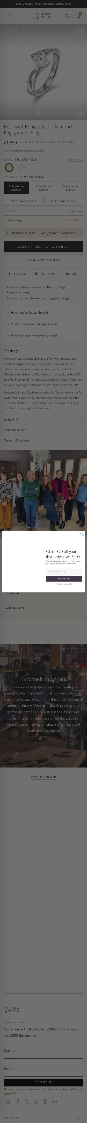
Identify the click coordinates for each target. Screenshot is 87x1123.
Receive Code (64, 578)
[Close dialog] (82, 533)
